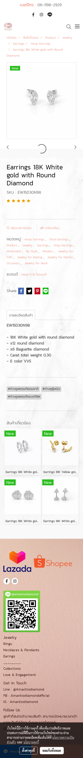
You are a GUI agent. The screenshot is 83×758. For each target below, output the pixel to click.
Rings (7, 643)
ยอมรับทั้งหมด (51, 750)
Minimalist (14, 251)
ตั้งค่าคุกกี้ (28, 750)
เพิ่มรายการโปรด (21, 228)
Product (12, 245)
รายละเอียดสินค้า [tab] (21, 315)
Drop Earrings (64, 245)
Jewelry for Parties (60, 257)
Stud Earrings (59, 239)
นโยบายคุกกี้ (31, 742)
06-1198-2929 (49, 5)
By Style (32, 251)
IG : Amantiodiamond (20, 701)
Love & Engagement (19, 674)
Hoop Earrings (35, 239)
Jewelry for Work (36, 263)
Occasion (14, 263)
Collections (12, 668)
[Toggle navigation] (77, 27)
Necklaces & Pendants (21, 650)
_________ (12, 662)
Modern (48, 251)
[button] (67, 26)
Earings (9, 656)
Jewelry (27, 245)
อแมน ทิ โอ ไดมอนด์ (34, 274)
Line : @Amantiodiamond (23, 689)
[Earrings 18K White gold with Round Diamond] (41, 101)
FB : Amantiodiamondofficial (26, 695)
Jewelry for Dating (30, 257)
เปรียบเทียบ (51, 228)
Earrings (43, 245)
